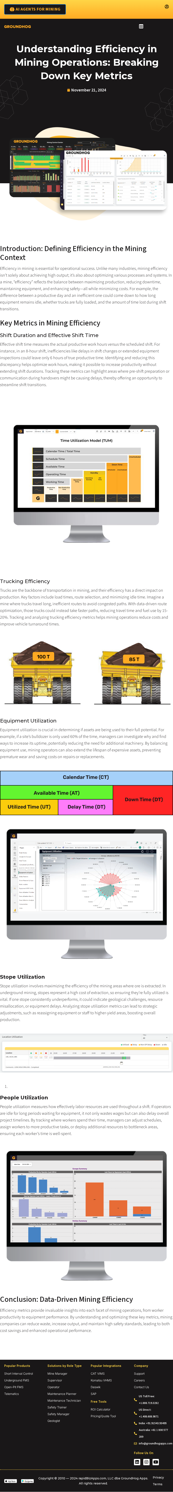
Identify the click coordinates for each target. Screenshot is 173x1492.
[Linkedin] (137, 1462)
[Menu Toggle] (141, 26)
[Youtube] (156, 1462)
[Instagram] (146, 1462)
